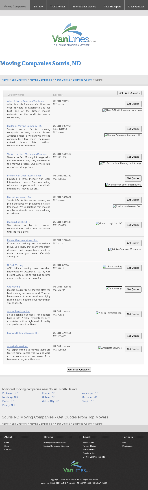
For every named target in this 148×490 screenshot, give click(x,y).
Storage (38, 6)
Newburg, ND (10, 397)
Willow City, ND (50, 401)
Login (124, 442)
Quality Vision (89, 453)
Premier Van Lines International (24, 175)
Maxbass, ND (89, 397)
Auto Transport (112, 6)
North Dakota (62, 79)
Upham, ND (48, 397)
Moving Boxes (136, 6)
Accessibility (88, 442)
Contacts (8, 450)
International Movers (84, 6)
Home (5, 79)
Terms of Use (89, 450)
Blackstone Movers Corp (20, 197)
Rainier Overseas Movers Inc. (22, 240)
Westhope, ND (90, 393)
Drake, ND (8, 401)
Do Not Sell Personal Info (94, 457)
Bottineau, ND (10, 393)
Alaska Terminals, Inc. (18, 311)
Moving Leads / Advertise (54, 442)
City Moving (13, 286)
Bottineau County (82, 79)
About (6, 446)
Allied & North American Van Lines (25, 101)
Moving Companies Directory (56, 446)
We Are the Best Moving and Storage (27, 154)
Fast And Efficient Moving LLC (23, 333)
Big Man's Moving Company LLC (24, 126)
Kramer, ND (48, 393)
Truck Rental (57, 6)
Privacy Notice (89, 446)
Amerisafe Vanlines (17, 346)
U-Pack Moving (15, 265)
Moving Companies (15, 6)
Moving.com (127, 446)
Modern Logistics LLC (18, 222)
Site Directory (19, 79)
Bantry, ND (8, 405)
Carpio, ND (88, 401)
